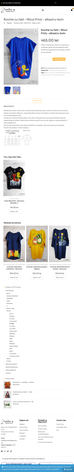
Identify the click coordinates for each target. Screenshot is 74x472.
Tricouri (12, 198)
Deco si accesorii (11, 364)
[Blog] (8, 451)
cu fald (55, 72)
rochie (62, 75)
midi (42, 75)
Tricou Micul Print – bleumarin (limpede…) (14, 202)
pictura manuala (55, 75)
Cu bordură (12, 321)
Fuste (8, 301)
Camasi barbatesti (12, 296)
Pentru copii (10, 308)
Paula (11, 341)
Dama (16, 198)
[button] (55, 2)
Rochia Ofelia (13, 346)
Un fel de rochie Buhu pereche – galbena (37, 268)
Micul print (66, 72)
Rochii (64, 70)
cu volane (12, 328)
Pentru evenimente (12, 367)
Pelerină (11, 343)
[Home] (4, 23)
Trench (9, 361)
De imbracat (57, 70)
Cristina (11, 316)
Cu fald (51, 70)
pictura (46, 75)
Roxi (10, 348)
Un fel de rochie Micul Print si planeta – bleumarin (60, 268)
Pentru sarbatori (11, 370)
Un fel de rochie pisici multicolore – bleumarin (14, 268)
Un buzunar (12, 353)
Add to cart (58, 59)
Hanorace (10, 303)
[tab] (37, 101)
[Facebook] (2, 451)
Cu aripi (11, 319)
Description (37, 101)
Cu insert (12, 326)
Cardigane (10, 298)
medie (60, 72)
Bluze (8, 293)
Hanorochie (13, 331)
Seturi (8, 358)
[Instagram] (5, 451)
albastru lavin (49, 72)
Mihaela (11, 336)
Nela (10, 338)
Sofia (11, 351)
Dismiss (69, 469)
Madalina (12, 334)
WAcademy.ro (41, 458)
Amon (11, 313)
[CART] (72, 10)
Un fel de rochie (20, 264)
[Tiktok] (11, 451)
